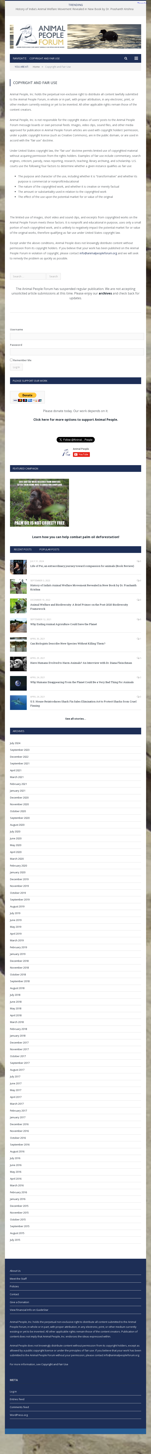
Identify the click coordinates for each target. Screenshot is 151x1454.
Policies (14, 1286)
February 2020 (18, 865)
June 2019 (15, 920)
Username (16, 329)
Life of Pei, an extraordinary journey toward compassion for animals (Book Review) (82, 566)
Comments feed (19, 1407)
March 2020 (17, 858)
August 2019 (17, 906)
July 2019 (15, 913)
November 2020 (19, 804)
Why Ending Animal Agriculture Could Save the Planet (63, 624)
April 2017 (15, 1097)
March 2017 (17, 1103)
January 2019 (17, 954)
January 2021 (17, 790)
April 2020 (15, 852)
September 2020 (19, 818)
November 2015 (19, 1212)
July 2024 (15, 743)
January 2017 (17, 1117)
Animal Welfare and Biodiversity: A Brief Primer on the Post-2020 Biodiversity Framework (79, 607)
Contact (14, 1294)
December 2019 (19, 879)
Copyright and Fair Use (54, 1364)
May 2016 (15, 1171)
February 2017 (18, 1110)
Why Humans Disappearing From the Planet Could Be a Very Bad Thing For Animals (82, 682)
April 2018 (15, 1015)
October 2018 (18, 974)
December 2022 (19, 756)
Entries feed (17, 1399)
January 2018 (17, 1035)
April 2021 (15, 770)
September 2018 (19, 981)
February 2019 (18, 947)
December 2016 (19, 1124)
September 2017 (19, 1063)
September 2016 (19, 1144)
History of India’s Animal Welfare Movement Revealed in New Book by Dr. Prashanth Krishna (75, 9)
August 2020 (17, 825)
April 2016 (15, 1178)
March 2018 (17, 1022)
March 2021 (17, 777)
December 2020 (19, 797)
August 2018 (17, 988)
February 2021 (18, 784)
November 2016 (19, 1131)
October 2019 (18, 893)
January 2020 (17, 872)
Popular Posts (49, 549)
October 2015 (18, 1219)
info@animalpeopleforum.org (98, 253)
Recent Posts (23, 549)
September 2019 (19, 899)
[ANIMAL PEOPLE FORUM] (75, 36)
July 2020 (15, 831)
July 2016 (15, 1158)
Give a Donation (19, 1302)
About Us (15, 1271)
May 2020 (15, 845)
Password (16, 345)
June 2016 (15, 1165)
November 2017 (19, 1049)
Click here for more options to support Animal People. (75, 419)
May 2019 (15, 927)
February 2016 (18, 1192)
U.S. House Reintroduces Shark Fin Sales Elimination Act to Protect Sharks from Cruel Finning (83, 703)
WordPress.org (19, 1415)
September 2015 (19, 1226)
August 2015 (17, 1233)
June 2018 (15, 1001)
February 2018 (18, 1029)
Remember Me (22, 360)
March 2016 (17, 1185)
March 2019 (17, 940)
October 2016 (18, 1138)
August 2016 (17, 1151)
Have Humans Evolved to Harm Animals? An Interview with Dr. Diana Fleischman (81, 663)
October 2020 (18, 811)
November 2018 (19, 967)
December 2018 (19, 961)
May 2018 (15, 1008)
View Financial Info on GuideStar (29, 1310)
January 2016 (17, 1199)
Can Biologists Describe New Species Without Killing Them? (67, 643)
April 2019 (15, 933)
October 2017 (18, 1056)
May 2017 (15, 1090)
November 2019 (19, 886)
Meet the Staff (18, 1278)
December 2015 (19, 1206)
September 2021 (19, 763)
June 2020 (15, 838)
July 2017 (15, 1076)
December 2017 (19, 1042)
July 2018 (15, 995)
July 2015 (15, 1240)
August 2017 (17, 1070)
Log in (13, 1391)
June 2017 (15, 1083)
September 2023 (19, 750)
